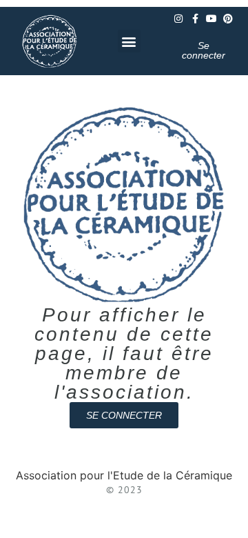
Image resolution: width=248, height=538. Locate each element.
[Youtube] (211, 18)
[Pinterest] (228, 18)
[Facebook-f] (195, 18)
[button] (129, 41)
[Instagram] (178, 18)
